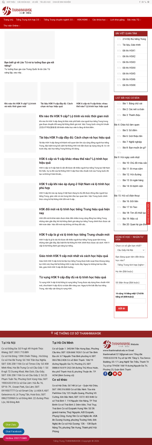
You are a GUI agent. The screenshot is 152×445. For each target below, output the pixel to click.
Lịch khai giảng (117, 20)
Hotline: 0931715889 (16, 438)
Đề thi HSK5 (129, 73)
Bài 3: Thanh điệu (131, 115)
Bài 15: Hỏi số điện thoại (127, 195)
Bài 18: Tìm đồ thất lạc (134, 212)
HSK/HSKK (82, 20)
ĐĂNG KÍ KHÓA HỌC (148, 213)
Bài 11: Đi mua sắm (133, 168)
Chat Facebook (14, 431)
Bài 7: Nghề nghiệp (132, 141)
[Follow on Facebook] (140, 2)
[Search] (3, 2)
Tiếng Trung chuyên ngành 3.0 (58, 20)
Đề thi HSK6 (129, 79)
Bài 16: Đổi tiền (130, 201)
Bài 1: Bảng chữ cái (132, 103)
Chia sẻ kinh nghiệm (62, 2)
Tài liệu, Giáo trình (132, 44)
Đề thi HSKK (129, 85)
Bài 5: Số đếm (130, 130)
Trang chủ (8, 20)
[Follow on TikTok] (110, 374)
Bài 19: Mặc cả (130, 218)
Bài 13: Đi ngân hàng (133, 180)
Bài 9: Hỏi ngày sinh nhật (127, 157)
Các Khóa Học (23, 2)
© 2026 (95, 441)
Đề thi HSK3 (129, 62)
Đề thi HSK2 (129, 56)
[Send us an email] (143, 2)
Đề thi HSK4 (129, 67)
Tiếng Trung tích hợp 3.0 (27, 20)
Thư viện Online (11, 25)
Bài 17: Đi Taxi (130, 207)
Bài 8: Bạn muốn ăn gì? (134, 147)
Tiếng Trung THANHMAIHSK (66, 441)
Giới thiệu (11, 2)
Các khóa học (99, 20)
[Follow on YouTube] (120, 374)
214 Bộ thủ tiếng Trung (134, 39)
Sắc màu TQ (133, 20)
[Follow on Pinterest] (148, 2)
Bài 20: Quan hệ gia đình (135, 224)
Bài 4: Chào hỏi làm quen (126, 124)
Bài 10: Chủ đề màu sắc (135, 163)
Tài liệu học (45, 2)
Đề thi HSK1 (129, 50)
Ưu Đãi (35, 2)
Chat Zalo (11, 424)
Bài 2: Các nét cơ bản (133, 109)
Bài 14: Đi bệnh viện (133, 186)
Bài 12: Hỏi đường (132, 174)
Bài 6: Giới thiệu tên (132, 136)
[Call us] (145, 2)
